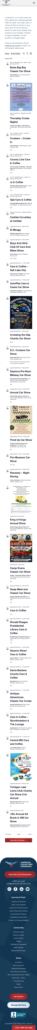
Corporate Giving (18, 981)
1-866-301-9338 (18, 881)
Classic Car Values (18, 935)
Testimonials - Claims (18, 978)
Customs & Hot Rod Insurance (18, 908)
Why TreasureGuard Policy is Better (19, 975)
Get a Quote (18, 996)
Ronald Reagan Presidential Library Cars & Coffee (19, 627)
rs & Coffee (16, 182)
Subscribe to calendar (17, 840)
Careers (18, 984)
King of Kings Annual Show (18, 521)
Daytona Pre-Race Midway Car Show (20, 373)
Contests (18, 941)
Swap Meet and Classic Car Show (20, 591)
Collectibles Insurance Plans (18, 917)
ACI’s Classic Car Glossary (18, 971)
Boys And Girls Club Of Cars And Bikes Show (20, 246)
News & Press (18, 987)
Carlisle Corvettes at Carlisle (20, 219)
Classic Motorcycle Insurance (18, 911)
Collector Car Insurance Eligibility (18, 920)
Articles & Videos (18, 932)
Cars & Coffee (18, 610)
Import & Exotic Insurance (18, 914)
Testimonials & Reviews (18, 968)
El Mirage (15, 230)
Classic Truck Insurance (18, 904)
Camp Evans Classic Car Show (20, 569)
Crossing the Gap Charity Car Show (20, 336)
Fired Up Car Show (21, 440)
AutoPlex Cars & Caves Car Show (19, 285)
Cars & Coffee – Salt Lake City (19, 268)
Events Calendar (18, 947)
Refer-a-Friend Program (18, 950)
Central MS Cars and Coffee (19, 742)
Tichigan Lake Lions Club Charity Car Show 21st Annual (21, 792)
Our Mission (18, 962)
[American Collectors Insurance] (6, 2)
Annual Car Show (20, 392)
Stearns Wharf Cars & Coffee (18, 652)
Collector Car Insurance (18, 901)
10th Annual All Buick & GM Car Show (19, 817)
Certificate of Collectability (18, 944)
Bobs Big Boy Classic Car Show (20, 69)
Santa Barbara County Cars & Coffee (18, 673)
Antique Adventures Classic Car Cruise (20, 697)
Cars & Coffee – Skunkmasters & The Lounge (19, 720)
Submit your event (12, 46)
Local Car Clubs (18, 938)
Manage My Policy (18, 1005)
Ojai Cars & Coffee (20, 199)
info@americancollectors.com (19, 884)
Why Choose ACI (18, 965)
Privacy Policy (21, 1023)
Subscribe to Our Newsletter (20, 874)
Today (18, 834)
